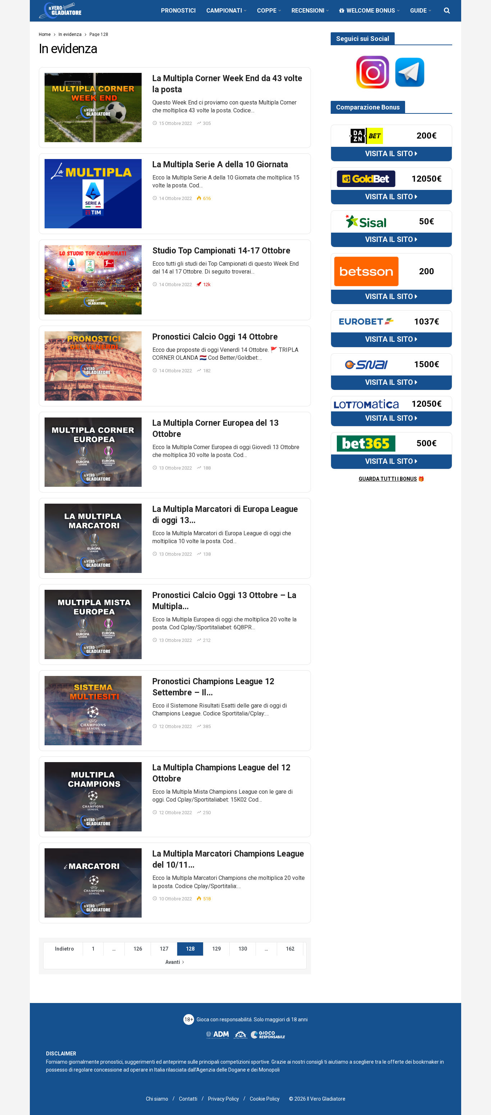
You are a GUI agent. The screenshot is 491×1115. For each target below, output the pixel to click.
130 (242, 949)
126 (137, 949)
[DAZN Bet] (366, 135)
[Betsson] (366, 271)
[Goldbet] (366, 178)
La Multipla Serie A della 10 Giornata (220, 164)
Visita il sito (390, 153)
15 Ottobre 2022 (175, 123)
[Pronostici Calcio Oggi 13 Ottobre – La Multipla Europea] (93, 624)
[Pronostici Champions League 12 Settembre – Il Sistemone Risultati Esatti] (93, 710)
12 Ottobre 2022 (175, 726)
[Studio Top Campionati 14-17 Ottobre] (93, 279)
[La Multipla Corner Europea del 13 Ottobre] (93, 452)
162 (290, 949)
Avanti (172, 962)
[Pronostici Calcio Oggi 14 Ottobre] (93, 366)
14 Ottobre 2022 (175, 198)
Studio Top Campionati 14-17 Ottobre (221, 251)
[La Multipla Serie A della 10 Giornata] (93, 193)
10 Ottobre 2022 (175, 898)
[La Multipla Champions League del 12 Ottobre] (93, 796)
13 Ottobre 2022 (175, 468)
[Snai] (366, 364)
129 (216, 949)
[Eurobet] (366, 321)
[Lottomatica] (366, 403)
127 (164, 949)
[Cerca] (446, 10)
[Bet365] (366, 443)
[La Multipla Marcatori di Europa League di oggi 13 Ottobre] (93, 538)
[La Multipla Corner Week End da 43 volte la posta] (93, 107)
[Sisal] (366, 221)
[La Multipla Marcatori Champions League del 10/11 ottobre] (93, 883)
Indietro (64, 949)
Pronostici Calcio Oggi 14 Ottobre (215, 337)
